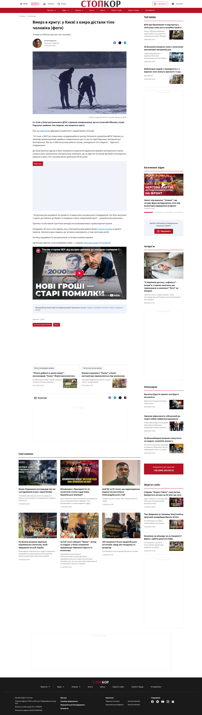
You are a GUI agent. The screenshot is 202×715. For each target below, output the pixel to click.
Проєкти (50, 10)
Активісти (64, 708)
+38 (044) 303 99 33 (164, 470)
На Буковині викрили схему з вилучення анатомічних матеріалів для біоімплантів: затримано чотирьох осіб (163, 49)
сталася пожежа (104, 229)
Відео (64, 10)
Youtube (105, 307)
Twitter (111, 307)
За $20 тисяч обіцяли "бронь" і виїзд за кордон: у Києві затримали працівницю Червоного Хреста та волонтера (78, 546)
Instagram (118, 307)
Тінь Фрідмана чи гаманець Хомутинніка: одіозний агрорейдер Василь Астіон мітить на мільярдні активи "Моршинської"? (163, 518)
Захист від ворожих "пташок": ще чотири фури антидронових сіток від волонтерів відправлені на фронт (162, 203)
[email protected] (36, 710)
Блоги (92, 10)
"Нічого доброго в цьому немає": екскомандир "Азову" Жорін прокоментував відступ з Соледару (54, 376)
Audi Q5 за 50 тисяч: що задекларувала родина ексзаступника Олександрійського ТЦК (121, 492)
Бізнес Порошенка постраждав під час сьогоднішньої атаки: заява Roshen (37, 490)
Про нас (63, 698)
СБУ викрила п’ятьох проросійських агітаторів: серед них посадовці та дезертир (119, 544)
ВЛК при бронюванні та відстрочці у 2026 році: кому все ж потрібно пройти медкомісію (163, 27)
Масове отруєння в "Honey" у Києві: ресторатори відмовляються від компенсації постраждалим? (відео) (103, 376)
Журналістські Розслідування (72, 705)
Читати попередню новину (44, 368)
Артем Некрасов (50, 41)
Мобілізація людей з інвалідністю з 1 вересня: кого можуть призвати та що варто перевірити (162, 72)
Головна (22, 16)
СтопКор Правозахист (69, 701)
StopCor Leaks (116, 10)
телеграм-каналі (91, 242)
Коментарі (42, 398)
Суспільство (31, 16)
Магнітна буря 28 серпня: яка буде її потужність (161, 396)
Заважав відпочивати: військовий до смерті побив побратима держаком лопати (162, 419)
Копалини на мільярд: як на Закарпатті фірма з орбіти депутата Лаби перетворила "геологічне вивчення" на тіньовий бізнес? (163, 540)
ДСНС (43, 319)
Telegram (90, 307)
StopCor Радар (133, 10)
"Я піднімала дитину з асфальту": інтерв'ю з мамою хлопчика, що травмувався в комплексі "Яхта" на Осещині (161, 286)
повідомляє (45, 130)
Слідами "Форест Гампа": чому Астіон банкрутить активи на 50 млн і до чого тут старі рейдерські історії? (162, 495)
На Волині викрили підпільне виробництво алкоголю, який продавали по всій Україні (33, 544)
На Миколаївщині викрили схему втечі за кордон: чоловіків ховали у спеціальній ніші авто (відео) (162, 441)
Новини (78, 10)
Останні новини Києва (42, 324)
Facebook (105, 242)
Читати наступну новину (92, 368)
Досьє (102, 10)
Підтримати (162, 4)
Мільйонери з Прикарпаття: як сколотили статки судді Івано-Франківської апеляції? (75, 492)
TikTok (37, 310)
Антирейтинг (150, 10)
